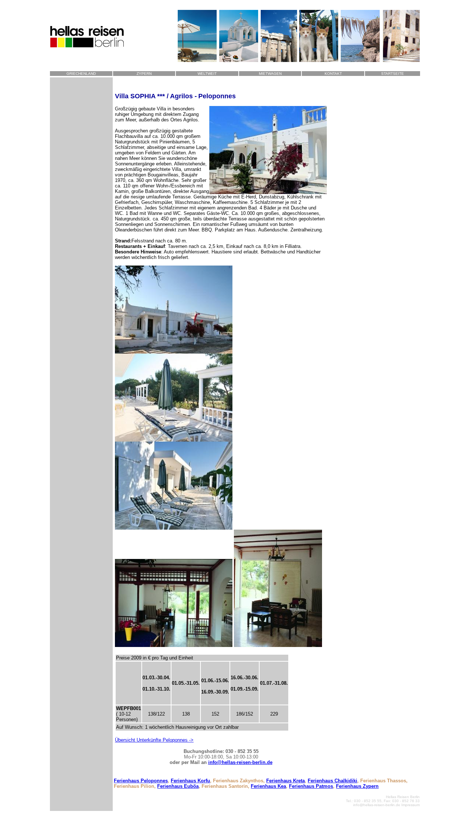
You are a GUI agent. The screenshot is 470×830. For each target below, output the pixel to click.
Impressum (410, 805)
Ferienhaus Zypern (357, 786)
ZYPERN (144, 74)
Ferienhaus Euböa (178, 786)
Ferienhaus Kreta (285, 780)
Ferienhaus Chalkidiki (332, 780)
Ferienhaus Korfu (190, 780)
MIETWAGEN (270, 74)
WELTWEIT (207, 74)
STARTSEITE (392, 74)
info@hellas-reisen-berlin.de (240, 762)
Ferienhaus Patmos (311, 786)
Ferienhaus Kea (268, 786)
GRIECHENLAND (81, 74)
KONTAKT (333, 74)
